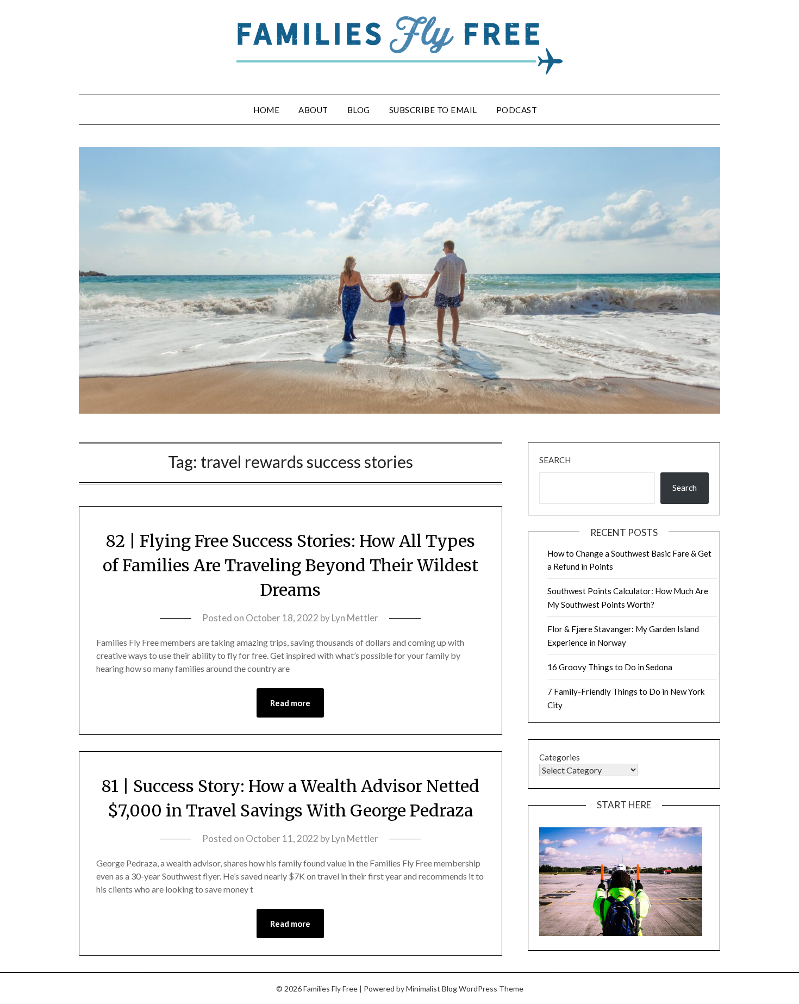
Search (555, 460)
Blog (358, 110)
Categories (559, 757)
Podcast (517, 110)
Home (266, 110)
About (313, 110)
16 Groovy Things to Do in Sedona (609, 667)
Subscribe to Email (433, 110)
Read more (290, 703)
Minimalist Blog (431, 988)
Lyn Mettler (355, 617)
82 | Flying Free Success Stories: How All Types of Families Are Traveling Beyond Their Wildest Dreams (290, 565)
